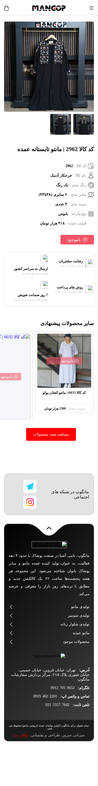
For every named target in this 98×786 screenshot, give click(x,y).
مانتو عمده (81, 633)
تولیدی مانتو (80, 607)
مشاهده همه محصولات (51, 434)
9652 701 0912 (63, 688)
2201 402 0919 (45, 696)
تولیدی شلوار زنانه (75, 624)
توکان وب (21, 735)
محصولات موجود (76, 642)
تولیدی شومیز (79, 615)
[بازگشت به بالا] (49, 531)
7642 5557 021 (57, 705)
